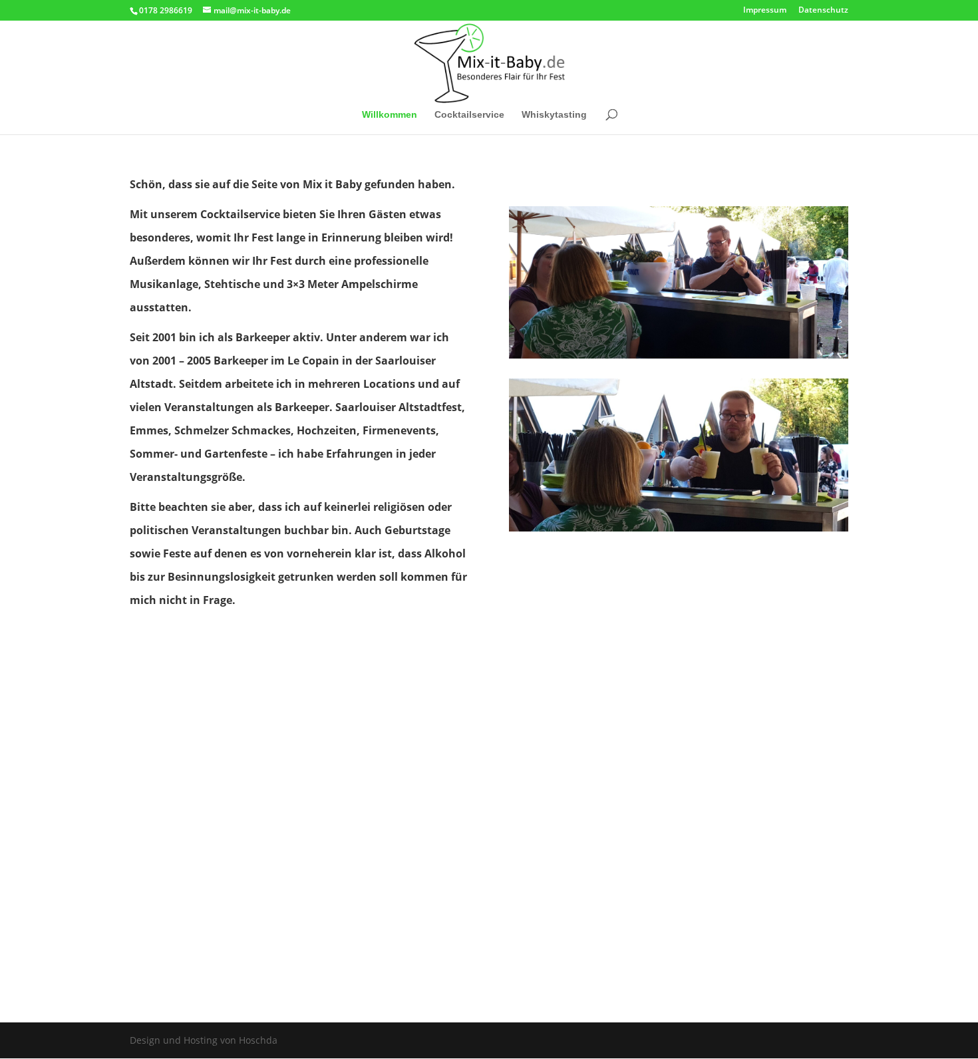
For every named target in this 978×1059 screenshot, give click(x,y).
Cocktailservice (469, 115)
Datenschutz (823, 10)
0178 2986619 (165, 10)
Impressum (764, 10)
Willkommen (389, 115)
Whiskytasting (554, 115)
